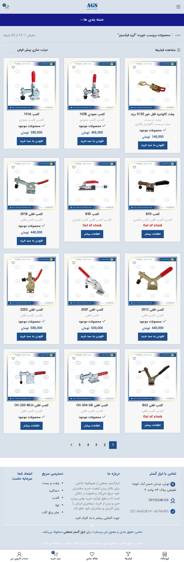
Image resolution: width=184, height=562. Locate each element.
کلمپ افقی (157, 220)
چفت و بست (153, 120)
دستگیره (54, 490)
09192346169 (159, 500)
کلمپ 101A (31, 114)
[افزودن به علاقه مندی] (134, 67)
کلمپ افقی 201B (31, 214)
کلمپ (100, 120)
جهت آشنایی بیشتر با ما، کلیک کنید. (97, 518)
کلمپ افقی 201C (152, 309)
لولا (57, 505)
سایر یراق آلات (50, 512)
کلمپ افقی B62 (152, 405)
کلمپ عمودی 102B (92, 114)
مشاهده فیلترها (165, 50)
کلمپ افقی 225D (31, 309)
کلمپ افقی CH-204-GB (92, 405)
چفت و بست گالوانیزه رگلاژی (152, 124)
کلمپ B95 (92, 214)
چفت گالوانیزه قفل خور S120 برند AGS (153, 116)
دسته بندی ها (94, 20)
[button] (152, 145)
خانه (177, 35)
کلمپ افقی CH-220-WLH (31, 405)
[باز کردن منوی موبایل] (178, 6)
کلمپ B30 (153, 214)
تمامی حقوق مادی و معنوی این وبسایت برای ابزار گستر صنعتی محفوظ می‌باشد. (92, 543)
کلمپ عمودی (88, 120)
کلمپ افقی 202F (92, 309)
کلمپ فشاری (141, 220)
